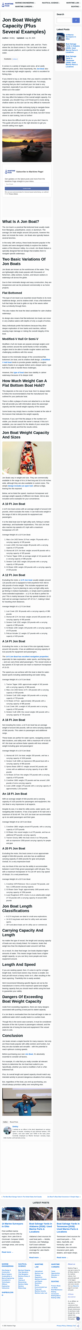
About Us (76, 1286)
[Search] (76, 20)
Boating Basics (56, 1295)
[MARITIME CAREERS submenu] (33, 6)
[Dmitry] (8, 1134)
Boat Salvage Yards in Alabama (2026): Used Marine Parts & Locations (73, 48)
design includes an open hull (20, 486)
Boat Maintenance (56, 1289)
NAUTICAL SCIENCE (22, 1265)
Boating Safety (55, 1297)
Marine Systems (7, 1274)
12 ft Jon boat (26, 580)
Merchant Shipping (24, 1270)
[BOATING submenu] (79, 6)
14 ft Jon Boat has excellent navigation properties (27, 657)
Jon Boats (54, 1287)
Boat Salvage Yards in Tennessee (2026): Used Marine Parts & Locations (72, 61)
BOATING (55, 1281)
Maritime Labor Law (41, 1293)
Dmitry (15, 1127)
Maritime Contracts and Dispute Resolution (40, 1281)
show (15, 59)
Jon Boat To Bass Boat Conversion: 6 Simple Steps (63, 1197)
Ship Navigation (23, 1274)
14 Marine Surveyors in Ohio (71, 37)
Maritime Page (11, 1325)
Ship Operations (23, 1272)
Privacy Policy (61, 1325)
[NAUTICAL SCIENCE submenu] (59, 2)
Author (5, 1122)
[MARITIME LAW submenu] (79, 2)
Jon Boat (40, 69)
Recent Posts (14, 1122)
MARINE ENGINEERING (8, 1265)
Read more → (7, 1252)
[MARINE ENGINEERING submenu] (35, 2)
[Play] (27, 1102)
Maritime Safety (23, 1284)
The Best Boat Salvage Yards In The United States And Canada (22, 1197)
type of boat (19, 372)
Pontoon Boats (55, 1286)
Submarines (5, 1288)
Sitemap (69, 1325)
